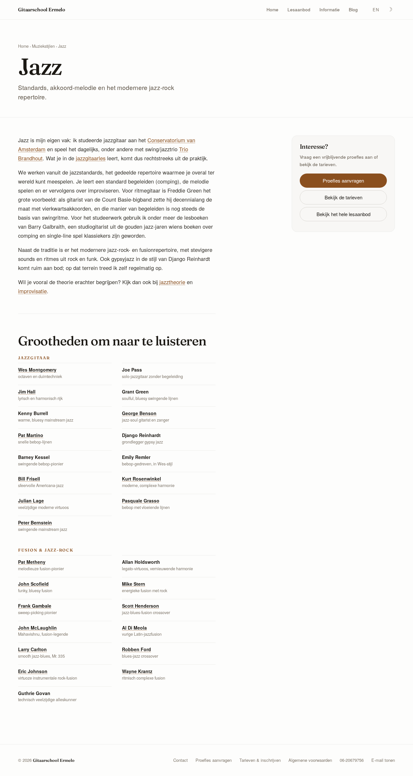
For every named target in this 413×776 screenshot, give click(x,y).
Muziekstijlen (43, 46)
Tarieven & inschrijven (260, 760)
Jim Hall (26, 391)
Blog (353, 9)
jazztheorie (172, 282)
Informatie (329, 9)
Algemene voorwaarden (310, 760)
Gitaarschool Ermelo (41, 9)
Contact (180, 760)
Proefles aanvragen (343, 180)
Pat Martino (30, 435)
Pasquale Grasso (140, 500)
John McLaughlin (37, 627)
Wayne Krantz (137, 671)
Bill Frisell (29, 478)
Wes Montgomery (37, 369)
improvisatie (32, 291)
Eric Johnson (32, 671)
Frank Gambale (34, 605)
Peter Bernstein (35, 522)
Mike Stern (133, 584)
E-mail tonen (383, 760)
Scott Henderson (140, 605)
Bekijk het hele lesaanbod (343, 214)
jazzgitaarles (91, 158)
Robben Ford (136, 649)
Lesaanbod (298, 9)
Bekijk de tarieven (343, 197)
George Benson (139, 413)
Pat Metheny (31, 562)
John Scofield (33, 584)
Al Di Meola (134, 627)
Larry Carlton (32, 649)
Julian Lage (31, 500)
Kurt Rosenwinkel (141, 478)
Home (272, 9)
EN (376, 9)
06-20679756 (352, 760)
